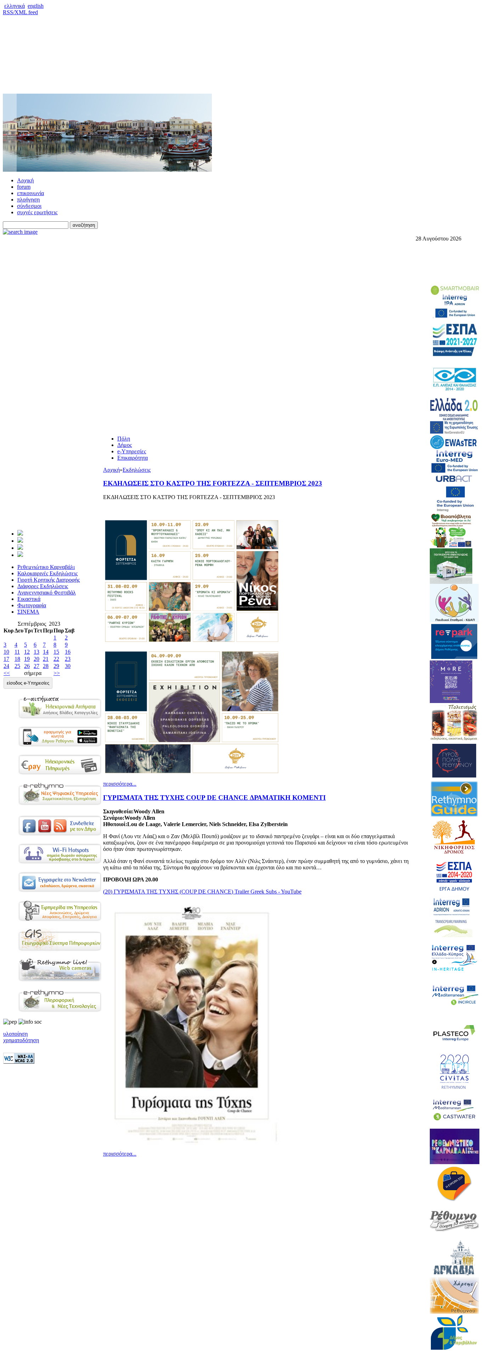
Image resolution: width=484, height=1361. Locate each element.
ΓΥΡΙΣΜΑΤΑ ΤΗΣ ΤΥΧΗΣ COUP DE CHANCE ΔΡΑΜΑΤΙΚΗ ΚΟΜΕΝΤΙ (214, 797)
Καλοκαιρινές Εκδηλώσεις (47, 573)
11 (17, 652)
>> (57, 673)
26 (27, 666)
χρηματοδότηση (21, 1040)
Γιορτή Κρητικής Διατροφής (48, 580)
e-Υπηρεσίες (131, 451)
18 (17, 659)
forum (23, 187)
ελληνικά (14, 6)
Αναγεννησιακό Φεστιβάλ (46, 593)
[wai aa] (18, 1062)
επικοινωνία (30, 193)
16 (68, 652)
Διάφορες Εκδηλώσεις (42, 586)
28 (46, 666)
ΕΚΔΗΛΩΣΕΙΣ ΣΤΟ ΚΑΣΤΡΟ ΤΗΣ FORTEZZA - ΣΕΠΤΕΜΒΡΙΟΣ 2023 (212, 483)
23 (68, 659)
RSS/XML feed (20, 12)
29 (56, 666)
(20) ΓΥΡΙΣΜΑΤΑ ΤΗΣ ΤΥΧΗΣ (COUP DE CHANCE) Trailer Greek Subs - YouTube (202, 892)
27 (36, 666)
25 (17, 666)
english (36, 6)
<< (7, 673)
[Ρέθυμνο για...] (20, 555)
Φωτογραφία (31, 605)
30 (68, 666)
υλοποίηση (15, 1034)
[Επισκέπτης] (20, 541)
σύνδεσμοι (29, 206)
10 (6, 652)
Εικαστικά (28, 599)
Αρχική (25, 180)
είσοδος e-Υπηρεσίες (28, 683)
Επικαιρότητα (132, 458)
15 (56, 652)
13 (36, 652)
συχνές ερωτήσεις (37, 212)
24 (6, 666)
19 (27, 659)
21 (46, 659)
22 (56, 659)
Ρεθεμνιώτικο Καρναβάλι (46, 567)
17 (6, 659)
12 (27, 652)
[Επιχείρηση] (20, 548)
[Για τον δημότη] (20, 534)
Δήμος (124, 445)
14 (46, 652)
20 (36, 659)
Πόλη (123, 439)
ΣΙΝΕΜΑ (28, 612)
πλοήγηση (28, 200)
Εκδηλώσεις (137, 470)
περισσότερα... (119, 784)
